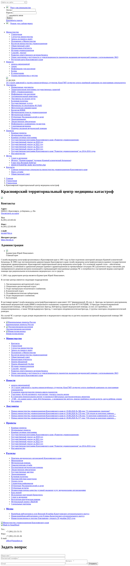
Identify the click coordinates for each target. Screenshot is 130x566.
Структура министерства (22, 37)
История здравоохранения (22, 50)
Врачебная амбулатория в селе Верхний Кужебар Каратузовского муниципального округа (50, 514)
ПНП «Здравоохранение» (22, 92)
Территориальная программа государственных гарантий (35, 89)
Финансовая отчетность (21, 48)
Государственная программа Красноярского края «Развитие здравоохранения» (45, 140)
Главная (9, 178)
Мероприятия (17, 460)
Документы (11, 85)
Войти (9, 18)
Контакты (10, 167)
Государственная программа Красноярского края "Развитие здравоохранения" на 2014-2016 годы (53, 151)
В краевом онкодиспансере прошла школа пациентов (34, 392)
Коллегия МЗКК (18, 110)
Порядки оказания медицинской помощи (29, 128)
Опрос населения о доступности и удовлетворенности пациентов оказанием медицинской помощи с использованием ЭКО (64, 57)
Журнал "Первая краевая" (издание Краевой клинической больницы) (41, 160)
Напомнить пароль (14, 20)
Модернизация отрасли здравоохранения (29, 112)
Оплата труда (17, 481)
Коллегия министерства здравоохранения (29, 43)
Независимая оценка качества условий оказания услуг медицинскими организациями (48, 490)
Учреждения (16, 34)
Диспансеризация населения (18, 329)
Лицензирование (18, 119)
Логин (9, 10)
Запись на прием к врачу (21, 39)
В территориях (17, 73)
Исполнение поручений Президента (27, 495)
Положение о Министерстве (23, 41)
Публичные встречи (20, 488)
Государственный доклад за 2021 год (27, 144)
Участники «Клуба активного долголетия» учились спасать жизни (40, 394)
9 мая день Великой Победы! (23, 163)
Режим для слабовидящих (21, 23)
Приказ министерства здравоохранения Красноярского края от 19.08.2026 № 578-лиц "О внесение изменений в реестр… (63, 416)
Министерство (12, 32)
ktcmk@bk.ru (6, 233)
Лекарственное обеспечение (23, 121)
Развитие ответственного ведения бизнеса (29, 55)
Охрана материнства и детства (24, 75)
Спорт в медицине (19, 158)
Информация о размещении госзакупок (28, 124)
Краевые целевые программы (24, 137)
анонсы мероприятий (20, 64)
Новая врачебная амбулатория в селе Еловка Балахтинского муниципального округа (47, 516)
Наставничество (18, 153)
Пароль (9, 13)
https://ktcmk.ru (7, 240)
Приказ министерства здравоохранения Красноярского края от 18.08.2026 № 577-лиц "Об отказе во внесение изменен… (63, 418)
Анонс (14, 66)
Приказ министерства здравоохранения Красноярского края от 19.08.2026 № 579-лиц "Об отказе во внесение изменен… (63, 413)
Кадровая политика (19, 101)
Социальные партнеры (21, 504)
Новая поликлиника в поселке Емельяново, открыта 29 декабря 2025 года (43, 518)
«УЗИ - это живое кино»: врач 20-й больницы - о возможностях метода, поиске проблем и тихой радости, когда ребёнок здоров (66, 399)
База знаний (16, 492)
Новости (10, 62)
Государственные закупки (22, 472)
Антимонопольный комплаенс (24, 96)
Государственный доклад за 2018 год (27, 142)
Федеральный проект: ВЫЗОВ (24, 502)
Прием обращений (19, 362)
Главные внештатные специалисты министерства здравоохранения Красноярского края (49, 169)
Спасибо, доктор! (18, 53)
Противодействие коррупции (24, 479)
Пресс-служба (17, 172)
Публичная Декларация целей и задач (27, 117)
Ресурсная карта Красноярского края (27, 59)
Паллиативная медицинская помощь (27, 467)
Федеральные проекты (21, 135)
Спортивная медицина (21, 126)
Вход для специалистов (20, 7)
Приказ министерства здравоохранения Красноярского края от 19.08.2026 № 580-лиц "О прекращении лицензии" (60, 411)
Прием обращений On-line (22, 364)
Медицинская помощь (20, 115)
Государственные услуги (22, 103)
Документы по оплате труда (23, 99)
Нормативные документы (22, 87)
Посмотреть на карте (10, 213)
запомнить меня (16, 15)
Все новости (16, 401)
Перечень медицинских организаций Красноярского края (36, 458)
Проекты (10, 131)
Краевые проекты (19, 133)
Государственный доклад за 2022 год (27, 147)
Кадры (14, 71)
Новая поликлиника (15, 334)
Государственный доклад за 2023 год (27, 149)
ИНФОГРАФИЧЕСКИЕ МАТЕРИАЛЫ (28, 165)
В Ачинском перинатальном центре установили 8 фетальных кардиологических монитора (50, 397)
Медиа (9, 156)
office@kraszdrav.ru (14, 541)
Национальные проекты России (20, 324)
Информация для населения (23, 69)
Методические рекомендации (24, 108)
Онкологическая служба (21, 465)
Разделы (10, 453)
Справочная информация (22, 483)
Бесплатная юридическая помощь (25, 499)
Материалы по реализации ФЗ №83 (26, 105)
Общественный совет (20, 46)
